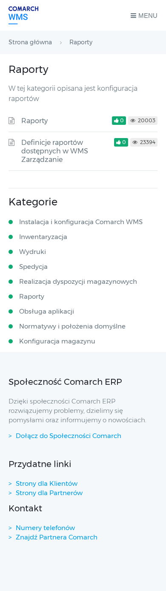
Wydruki (32, 252)
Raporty (34, 121)
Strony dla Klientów (46, 483)
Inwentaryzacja (43, 237)
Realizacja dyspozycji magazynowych (78, 281)
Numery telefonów (45, 528)
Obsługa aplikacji (46, 311)
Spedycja (33, 266)
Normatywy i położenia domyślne (72, 326)
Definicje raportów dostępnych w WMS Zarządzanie (54, 151)
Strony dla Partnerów (49, 493)
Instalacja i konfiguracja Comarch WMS (81, 222)
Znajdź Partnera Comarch (56, 537)
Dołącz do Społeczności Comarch (68, 436)
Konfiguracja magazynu (57, 341)
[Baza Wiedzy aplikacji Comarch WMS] (23, 15)
